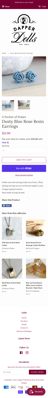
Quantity (5, 145)
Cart (44, 6)
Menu (7, 6)
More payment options (24, 175)
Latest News (24, 338)
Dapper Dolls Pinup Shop (26, 380)
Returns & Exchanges (24, 331)
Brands (24, 324)
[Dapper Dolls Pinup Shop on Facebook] (21, 353)
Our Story (24, 321)
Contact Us (24, 328)
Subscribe (37, 372)
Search (24, 318)
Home (4, 53)
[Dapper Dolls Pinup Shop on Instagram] (27, 353)
